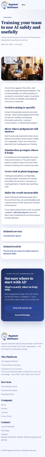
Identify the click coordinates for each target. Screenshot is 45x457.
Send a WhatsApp (22, 315)
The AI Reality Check (9, 386)
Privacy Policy (6, 416)
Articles (4, 408)
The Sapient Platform (9, 361)
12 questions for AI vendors (11, 369)
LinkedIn (4, 434)
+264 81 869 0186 (7, 426)
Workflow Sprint (21, 212)
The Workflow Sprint (12, 236)
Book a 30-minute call (22, 308)
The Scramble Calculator (11, 365)
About (3, 405)
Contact (4, 412)
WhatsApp (5, 430)
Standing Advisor (7, 394)
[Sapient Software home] (9, 4)
